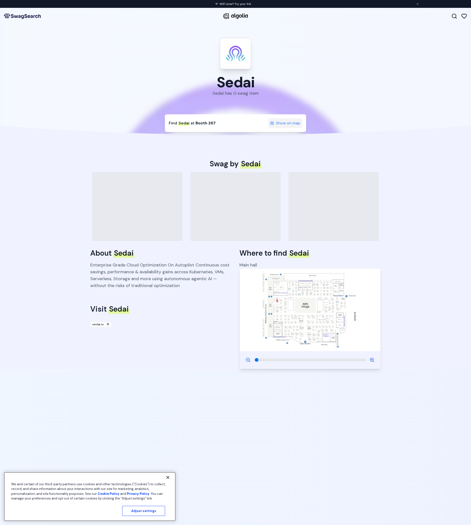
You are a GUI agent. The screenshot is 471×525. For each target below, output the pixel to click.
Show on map (288, 123)
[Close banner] (417, 3)
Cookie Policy (108, 494)
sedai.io (98, 324)
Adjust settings (143, 511)
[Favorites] (464, 16)
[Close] (167, 477)
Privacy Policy (138, 494)
